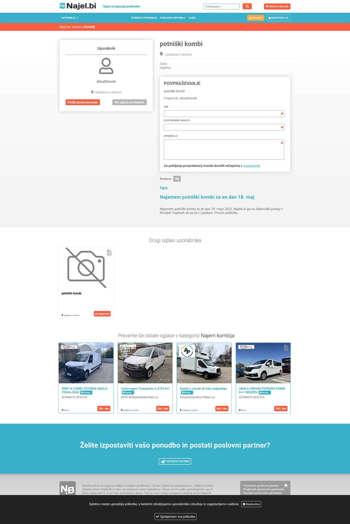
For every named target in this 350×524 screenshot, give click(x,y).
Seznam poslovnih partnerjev (262, 493)
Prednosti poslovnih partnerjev (263, 489)
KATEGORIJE (68, 17)
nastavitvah (251, 166)
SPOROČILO (170, 136)
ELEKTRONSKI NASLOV (177, 120)
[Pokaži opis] (109, 253)
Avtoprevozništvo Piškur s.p (197, 397)
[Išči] (247, 6)
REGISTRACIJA (279, 17)
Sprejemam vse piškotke (177, 517)
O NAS (192, 17)
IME (166, 106)
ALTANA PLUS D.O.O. (75, 397)
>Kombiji (88, 27)
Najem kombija (217, 336)
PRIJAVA (256, 17)
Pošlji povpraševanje (83, 102)
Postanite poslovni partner (261, 486)
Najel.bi (65, 27)
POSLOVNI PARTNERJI (173, 17)
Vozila (76, 27)
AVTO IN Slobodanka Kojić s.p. (140, 397)
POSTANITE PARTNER (177, 461)
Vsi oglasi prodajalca (129, 102)
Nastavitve (252, 504)
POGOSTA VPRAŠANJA (144, 17)
